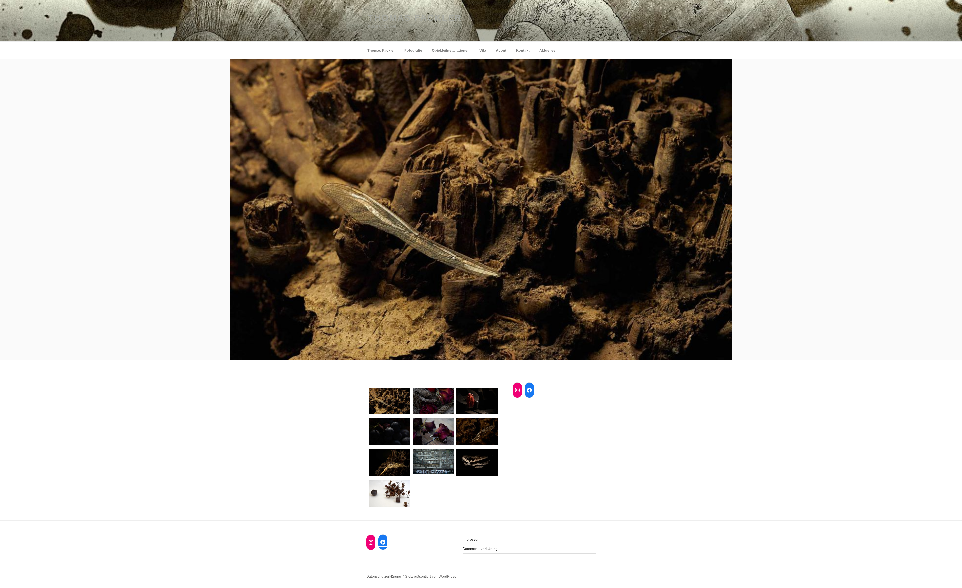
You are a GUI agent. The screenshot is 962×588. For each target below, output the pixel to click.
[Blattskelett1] (390, 463)
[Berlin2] (433, 462)
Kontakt (523, 50)
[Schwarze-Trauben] (390, 432)
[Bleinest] (477, 463)
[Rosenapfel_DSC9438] (390, 494)
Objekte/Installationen (451, 50)
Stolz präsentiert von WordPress (430, 576)
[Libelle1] (390, 402)
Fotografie (413, 50)
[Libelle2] (477, 432)
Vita (482, 50)
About (501, 50)
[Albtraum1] (477, 402)
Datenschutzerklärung (480, 549)
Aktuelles (547, 50)
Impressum (471, 539)
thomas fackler (415, 18)
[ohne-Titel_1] (433, 432)
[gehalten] (433, 402)
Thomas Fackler (381, 50)
